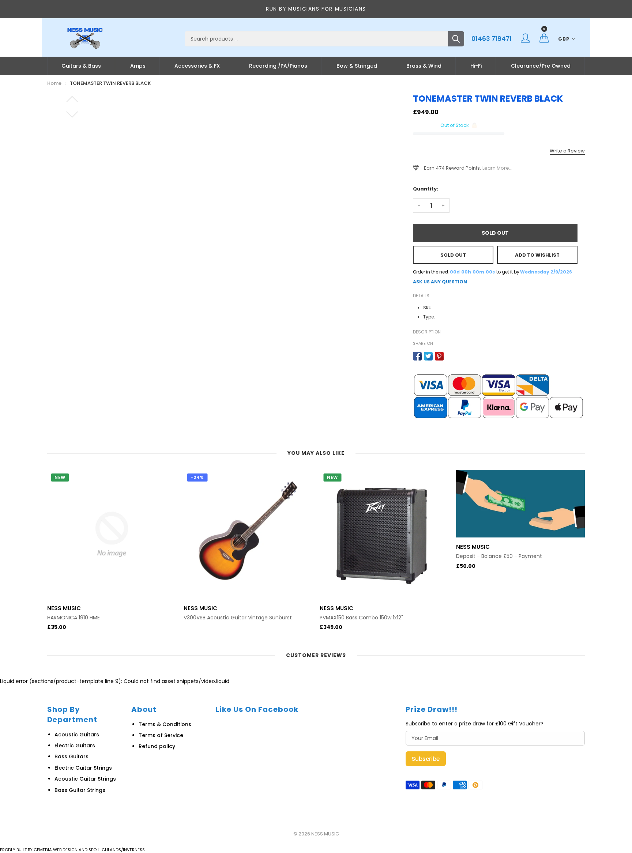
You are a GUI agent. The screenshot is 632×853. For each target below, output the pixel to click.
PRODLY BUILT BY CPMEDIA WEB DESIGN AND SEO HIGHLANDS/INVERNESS (72, 850)
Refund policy (157, 746)
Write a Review (567, 150)
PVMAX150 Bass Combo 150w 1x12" (361, 617)
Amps (138, 65)
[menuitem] (81, 66)
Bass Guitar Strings (79, 790)
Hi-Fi (476, 65)
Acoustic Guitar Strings (85, 778)
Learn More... (497, 168)
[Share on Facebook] (417, 356)
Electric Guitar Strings (83, 767)
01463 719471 (491, 38)
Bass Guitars (71, 756)
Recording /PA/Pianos (278, 65)
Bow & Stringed (356, 65)
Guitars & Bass (81, 65)
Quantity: (425, 188)
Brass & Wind (423, 65)
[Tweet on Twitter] (428, 356)
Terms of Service (161, 735)
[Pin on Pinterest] (439, 356)
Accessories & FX (197, 65)
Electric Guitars (74, 745)
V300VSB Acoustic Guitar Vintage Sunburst (238, 617)
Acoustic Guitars (76, 734)
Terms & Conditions (165, 724)
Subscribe (426, 759)
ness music (325, 833)
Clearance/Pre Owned (541, 65)
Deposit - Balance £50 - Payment (499, 556)
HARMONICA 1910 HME (73, 617)
